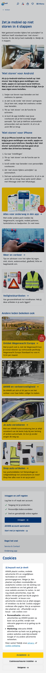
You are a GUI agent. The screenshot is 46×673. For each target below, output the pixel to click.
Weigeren (21, 667)
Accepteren (21, 655)
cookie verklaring (12, 645)
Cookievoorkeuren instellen (21, 661)
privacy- (31, 643)
